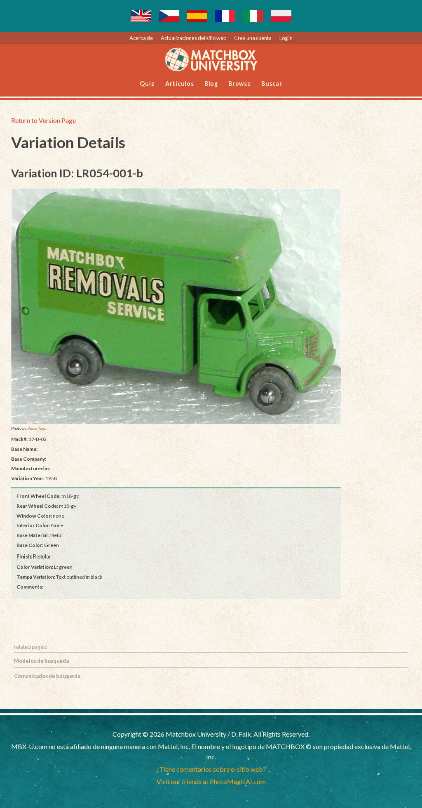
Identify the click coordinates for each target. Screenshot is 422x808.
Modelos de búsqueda (41, 660)
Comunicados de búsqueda (47, 676)
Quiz (147, 83)
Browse (239, 83)
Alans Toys (37, 428)
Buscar (271, 83)
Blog (211, 83)
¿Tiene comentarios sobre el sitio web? (211, 769)
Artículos (179, 83)
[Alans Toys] (176, 306)
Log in (286, 38)
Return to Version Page (43, 120)
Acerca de (141, 38)
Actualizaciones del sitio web (193, 38)
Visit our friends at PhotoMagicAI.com (211, 781)
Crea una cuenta (253, 38)
